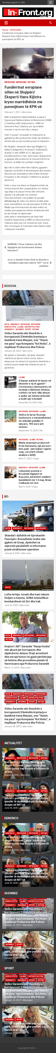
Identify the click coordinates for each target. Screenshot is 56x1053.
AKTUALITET (13, 743)
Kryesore (21, 82)
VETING (31, 82)
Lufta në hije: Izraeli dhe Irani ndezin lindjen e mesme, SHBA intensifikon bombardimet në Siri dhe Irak (26, 598)
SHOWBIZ (20, 329)
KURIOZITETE (10, 327)
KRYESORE (9, 82)
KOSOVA (10, 286)
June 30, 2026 (11, 808)
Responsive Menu (50, 2)
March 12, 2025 (11, 667)
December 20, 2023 (28, 402)
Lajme (20, 327)
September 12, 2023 (28, 430)
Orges (36, 458)
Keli (40, 402)
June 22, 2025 (11, 605)
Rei (41, 430)
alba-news (27, 112)
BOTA (6, 324)
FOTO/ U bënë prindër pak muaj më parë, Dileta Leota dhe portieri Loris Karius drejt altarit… (26, 951)
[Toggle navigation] (6, 22)
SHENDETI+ (9, 329)
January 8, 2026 (12, 553)
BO (6, 496)
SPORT (28, 329)
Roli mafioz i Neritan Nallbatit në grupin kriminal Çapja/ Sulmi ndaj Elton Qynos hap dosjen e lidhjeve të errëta (26, 767)
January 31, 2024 (12, 958)
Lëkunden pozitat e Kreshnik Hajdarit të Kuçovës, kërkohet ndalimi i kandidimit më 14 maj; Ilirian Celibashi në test (35, 477)
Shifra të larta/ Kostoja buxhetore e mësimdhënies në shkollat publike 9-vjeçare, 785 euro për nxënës (35, 420)
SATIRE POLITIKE (32, 327)
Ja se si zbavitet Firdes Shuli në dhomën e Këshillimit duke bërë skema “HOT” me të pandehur (28, 262)
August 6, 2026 (11, 775)
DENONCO (14, 324)
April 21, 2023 (25, 458)
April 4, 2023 (24, 486)
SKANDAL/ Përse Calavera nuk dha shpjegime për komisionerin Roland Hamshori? (24, 247)
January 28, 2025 (12, 351)
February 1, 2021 (12, 112)
